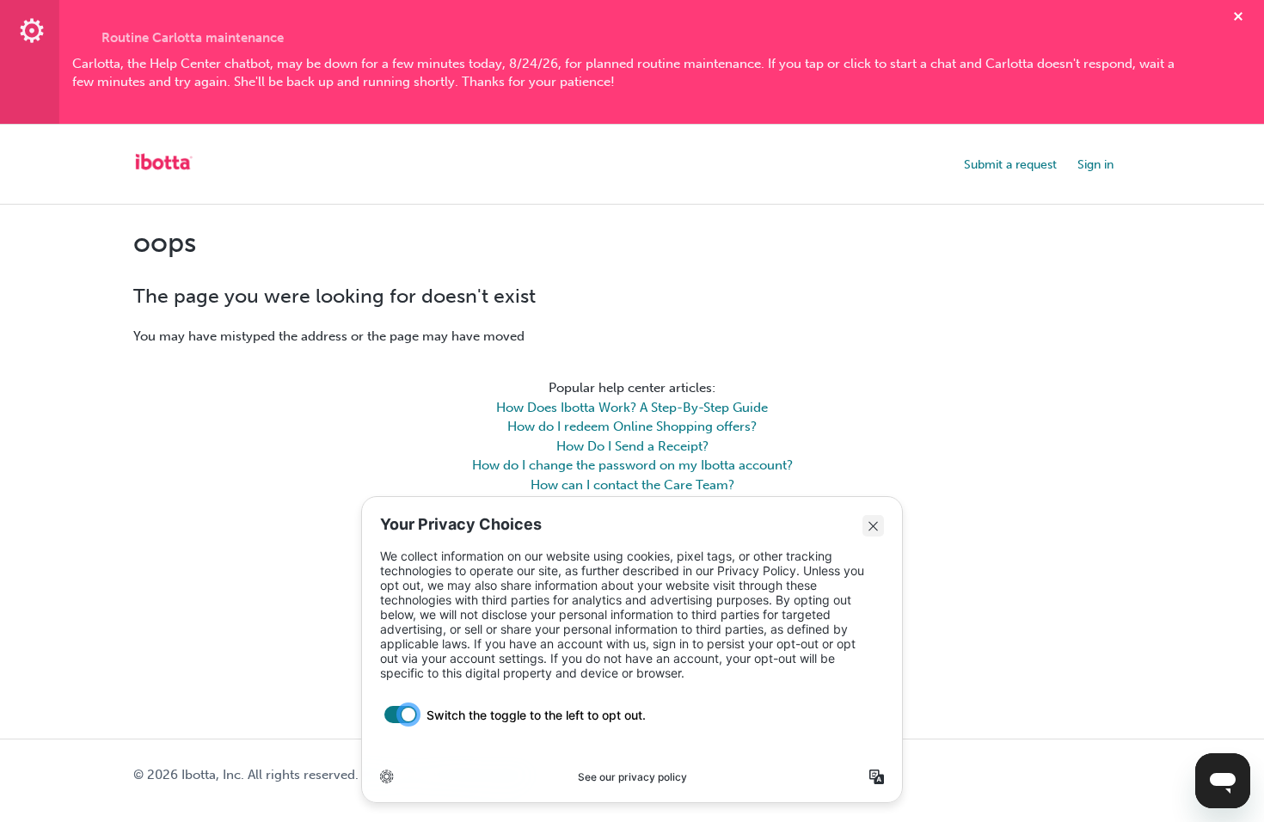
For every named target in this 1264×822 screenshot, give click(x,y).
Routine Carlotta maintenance (192, 38)
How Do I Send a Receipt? (632, 446)
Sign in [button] (1095, 164)
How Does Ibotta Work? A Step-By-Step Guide (632, 407)
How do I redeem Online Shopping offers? (632, 426)
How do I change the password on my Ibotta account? (632, 465)
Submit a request (1010, 164)
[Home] (163, 173)
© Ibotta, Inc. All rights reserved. (246, 774)
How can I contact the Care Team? (632, 485)
